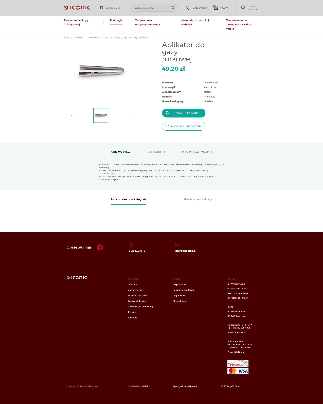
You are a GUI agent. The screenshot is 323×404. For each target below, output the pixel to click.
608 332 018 (137, 250)
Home (67, 38)
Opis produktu (121, 151)
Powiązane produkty (198, 199)
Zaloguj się (253, 6)
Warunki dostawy (137, 295)
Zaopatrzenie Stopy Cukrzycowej (76, 22)
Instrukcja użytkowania (196, 151)
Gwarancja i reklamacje (141, 306)
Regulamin (179, 295)
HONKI (144, 386)
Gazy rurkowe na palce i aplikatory (103, 38)
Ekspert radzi (180, 301)
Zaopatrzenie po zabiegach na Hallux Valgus (239, 24)
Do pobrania (156, 151)
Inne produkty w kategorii (128, 199)
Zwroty (132, 312)
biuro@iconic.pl (185, 250)
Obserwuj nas (79, 247)
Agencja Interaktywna (185, 386)
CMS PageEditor (230, 386)
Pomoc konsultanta (183, 290)
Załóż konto (253, 9)
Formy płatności (137, 301)
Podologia (116, 20)
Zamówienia (135, 290)
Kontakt (132, 317)
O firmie (132, 284)
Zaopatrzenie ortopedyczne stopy (147, 22)
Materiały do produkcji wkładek (195, 22)
